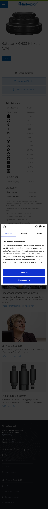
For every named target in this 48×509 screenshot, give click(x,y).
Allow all (24, 272)
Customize (22, 280)
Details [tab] (24, 233)
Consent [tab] (8, 233)
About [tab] (39, 233)
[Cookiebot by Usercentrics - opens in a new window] (35, 226)
